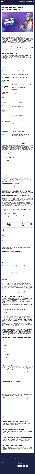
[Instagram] (27, 466)
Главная (2, 462)
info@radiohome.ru (21, 463)
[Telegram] (19, 466)
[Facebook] (21, 466)
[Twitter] (24, 466)
